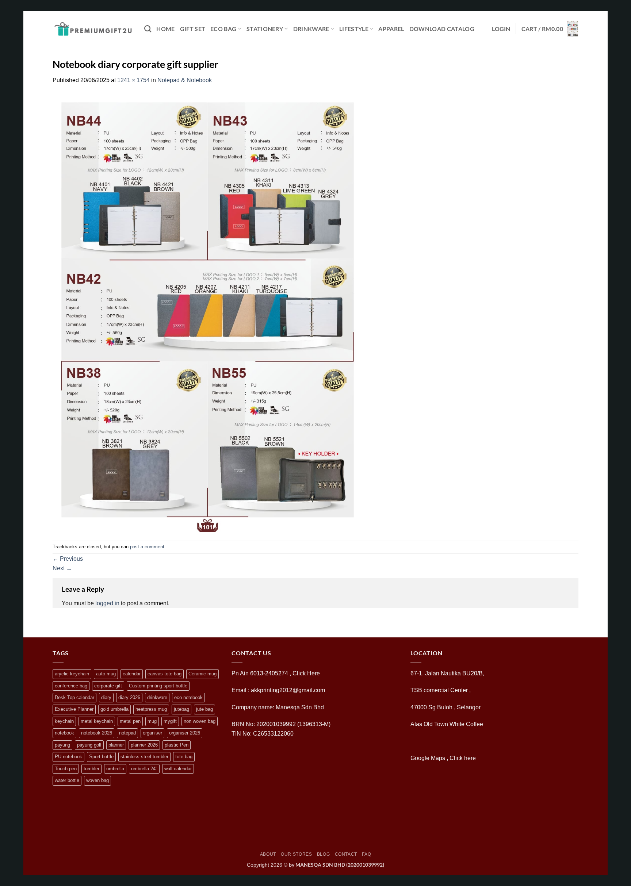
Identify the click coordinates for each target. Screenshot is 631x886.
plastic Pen (176, 745)
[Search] (147, 29)
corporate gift (108, 686)
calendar (132, 673)
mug (152, 721)
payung (62, 745)
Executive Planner (74, 709)
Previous (68, 559)
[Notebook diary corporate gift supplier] (208, 312)
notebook (64, 733)
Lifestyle (353, 28)
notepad (127, 733)
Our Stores (296, 854)
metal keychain (97, 721)
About (268, 854)
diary (106, 697)
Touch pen (66, 768)
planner (116, 745)
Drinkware (311, 28)
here (470, 758)
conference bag (71, 686)
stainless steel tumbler (144, 756)
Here (313, 673)
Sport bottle (101, 756)
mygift (170, 721)
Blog (323, 854)
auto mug (106, 673)
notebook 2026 (96, 733)
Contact (346, 854)
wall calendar (178, 768)
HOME (165, 28)
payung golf (89, 745)
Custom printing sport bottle (158, 686)
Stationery (264, 28)
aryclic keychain (72, 673)
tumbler (91, 768)
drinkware (157, 697)
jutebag (181, 709)
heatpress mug (151, 709)
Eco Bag (223, 28)
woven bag (97, 780)
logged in (107, 603)
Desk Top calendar (74, 697)
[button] (501, 28)
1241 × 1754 (133, 80)
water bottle (67, 780)
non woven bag (199, 721)
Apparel (391, 28)
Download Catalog (441, 28)
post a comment (147, 546)
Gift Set (193, 28)
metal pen (130, 721)
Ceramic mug (202, 673)
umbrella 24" (144, 768)
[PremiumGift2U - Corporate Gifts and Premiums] (93, 28)
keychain (64, 721)
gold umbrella (114, 709)
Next (62, 568)
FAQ (366, 854)
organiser (152, 733)
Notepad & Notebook (184, 80)
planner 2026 (144, 745)
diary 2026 (129, 697)
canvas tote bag (164, 673)
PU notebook (68, 756)
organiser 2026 (184, 733)
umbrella (115, 768)
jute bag (204, 709)
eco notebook (188, 697)
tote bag (183, 756)
